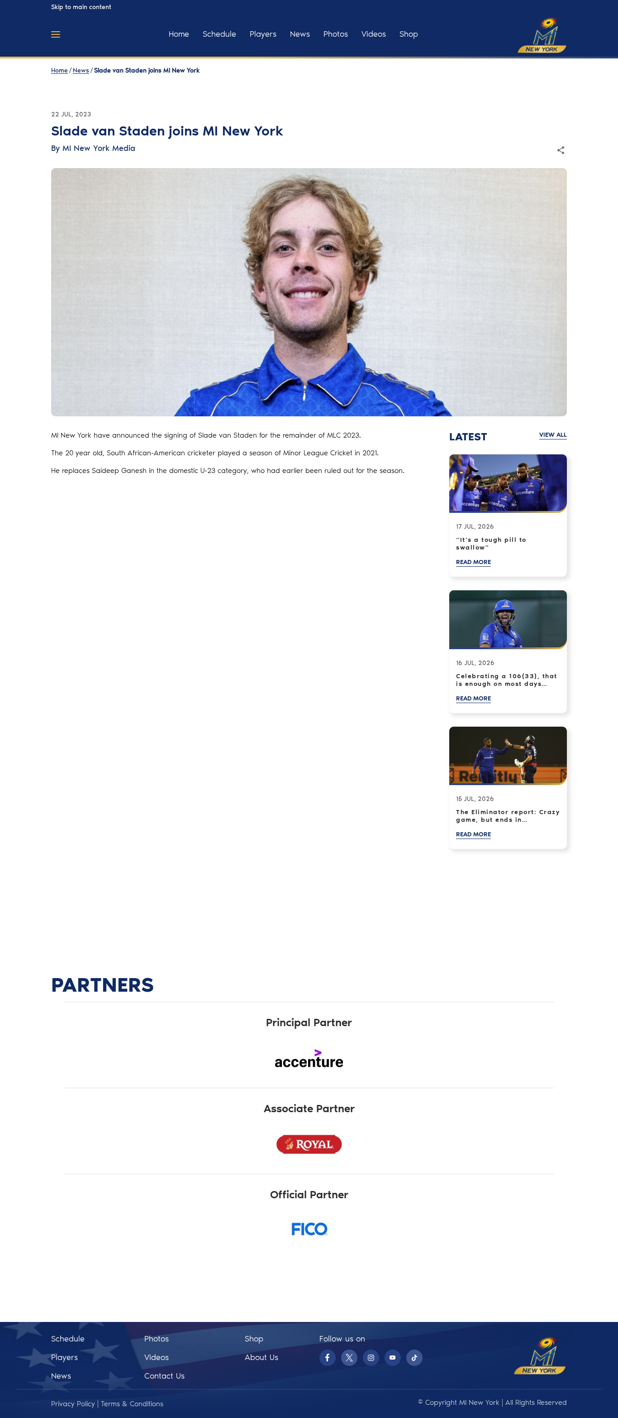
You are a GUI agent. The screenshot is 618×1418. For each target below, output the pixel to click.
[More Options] (55, 34)
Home (59, 70)
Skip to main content (81, 7)
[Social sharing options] (561, 150)
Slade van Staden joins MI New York (147, 70)
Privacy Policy (73, 1403)
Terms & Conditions (132, 1403)
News (81, 70)
